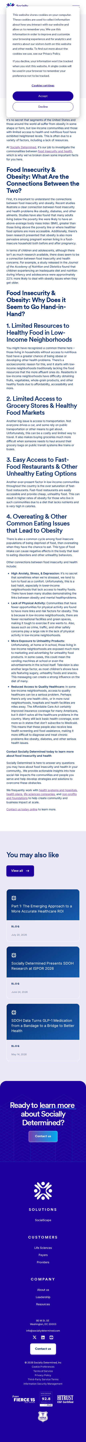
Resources (43, 1304)
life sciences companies (39, 794)
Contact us (43, 1349)
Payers (43, 1255)
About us (43, 1289)
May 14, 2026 (19, 1054)
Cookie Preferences (43, 1366)
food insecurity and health (55, 151)
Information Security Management (43, 1383)
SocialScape (43, 1220)
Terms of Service (43, 1371)
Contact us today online (21, 809)
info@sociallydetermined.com (43, 1330)
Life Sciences (43, 1247)
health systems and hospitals (58, 790)
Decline (43, 106)
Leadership (43, 1297)
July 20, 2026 (19, 934)
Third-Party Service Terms (43, 1379)
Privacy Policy (43, 1375)
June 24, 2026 (19, 991)
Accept (43, 96)
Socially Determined (23, 147)
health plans (14, 794)
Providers (43, 1262)
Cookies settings (43, 85)
